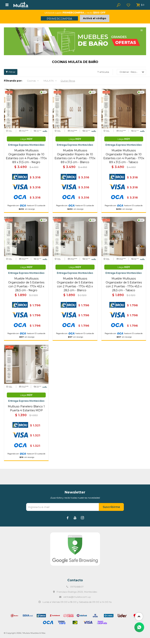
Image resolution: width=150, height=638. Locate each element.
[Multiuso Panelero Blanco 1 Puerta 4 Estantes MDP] (26, 367)
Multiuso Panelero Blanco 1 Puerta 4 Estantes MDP (26, 408)
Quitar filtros (68, 80)
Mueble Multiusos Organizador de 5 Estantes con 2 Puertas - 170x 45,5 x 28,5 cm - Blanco (75, 284)
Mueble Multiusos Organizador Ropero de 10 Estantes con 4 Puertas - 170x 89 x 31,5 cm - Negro (26, 156)
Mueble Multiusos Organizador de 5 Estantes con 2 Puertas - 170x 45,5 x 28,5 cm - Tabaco (124, 284)
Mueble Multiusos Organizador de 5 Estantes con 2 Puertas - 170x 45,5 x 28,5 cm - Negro (26, 284)
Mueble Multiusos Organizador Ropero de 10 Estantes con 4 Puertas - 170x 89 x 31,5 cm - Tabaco (123, 156)
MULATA (49, 80)
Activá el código (94, 18)
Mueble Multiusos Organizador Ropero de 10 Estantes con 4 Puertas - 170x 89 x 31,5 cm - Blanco (74, 156)
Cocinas (31, 80)
